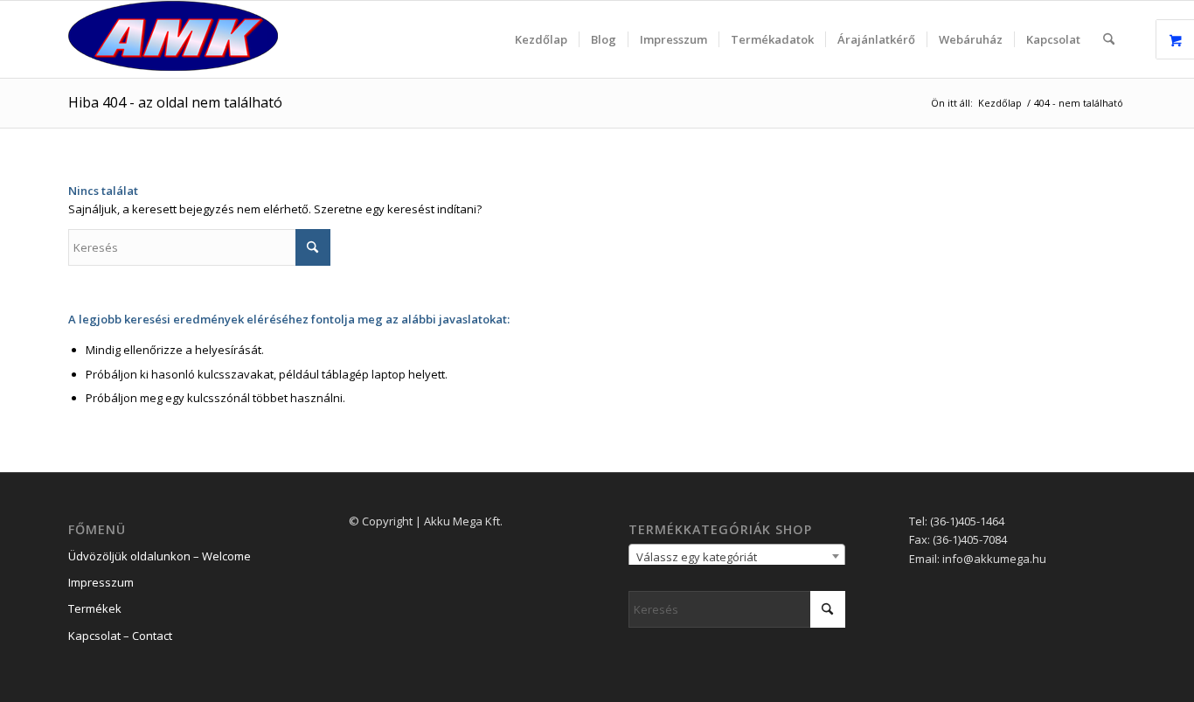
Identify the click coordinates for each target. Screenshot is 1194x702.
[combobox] (736, 556)
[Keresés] (1109, 39)
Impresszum (101, 582)
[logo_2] (173, 39)
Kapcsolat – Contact (120, 635)
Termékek (94, 608)
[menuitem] (541, 39)
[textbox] (736, 557)
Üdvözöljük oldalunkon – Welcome (159, 556)
